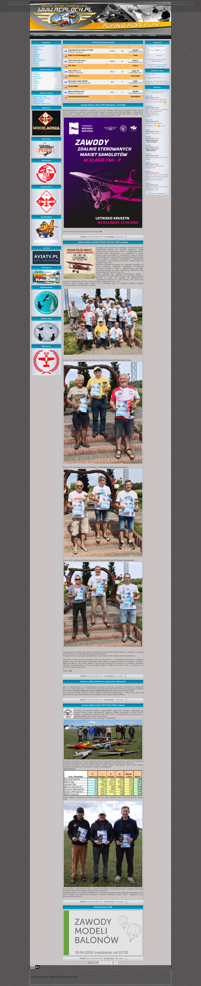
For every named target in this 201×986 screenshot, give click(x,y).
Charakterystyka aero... (42, 103)
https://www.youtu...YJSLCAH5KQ (152, 141)
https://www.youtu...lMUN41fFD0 (152, 149)
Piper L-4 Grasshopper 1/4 (79, 55)
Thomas (36, 81)
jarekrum (149, 106)
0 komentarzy (109, 237)
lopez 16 (36, 76)
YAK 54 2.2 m (73, 76)
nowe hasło (160, 66)
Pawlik (166, 83)
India (35, 80)
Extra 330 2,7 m (74, 71)
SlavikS (36, 75)
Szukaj (35, 63)
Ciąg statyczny (39, 100)
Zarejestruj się (157, 61)
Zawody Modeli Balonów (78, 97)
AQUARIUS (135, 97)
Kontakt (36, 61)
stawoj (148, 137)
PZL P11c (72, 66)
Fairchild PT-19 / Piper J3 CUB (80, 50)
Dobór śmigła (38, 102)
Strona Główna (39, 46)
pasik (35, 87)
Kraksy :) (36, 58)
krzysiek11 (37, 78)
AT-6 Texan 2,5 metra (76, 60)
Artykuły (36, 55)
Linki (35, 51)
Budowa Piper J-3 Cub (41, 98)
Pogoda (36, 65)
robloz (35, 73)
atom (35, 88)
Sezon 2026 (73, 86)
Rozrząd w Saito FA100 (77, 81)
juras (35, 85)
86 (116, 963)
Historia (36, 48)
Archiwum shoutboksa (157, 193)
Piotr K (35, 83)
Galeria (36, 56)
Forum (35, 53)
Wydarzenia (37, 49)
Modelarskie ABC (39, 96)
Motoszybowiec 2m (76, 91)
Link (100, 231)
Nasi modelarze (39, 60)
